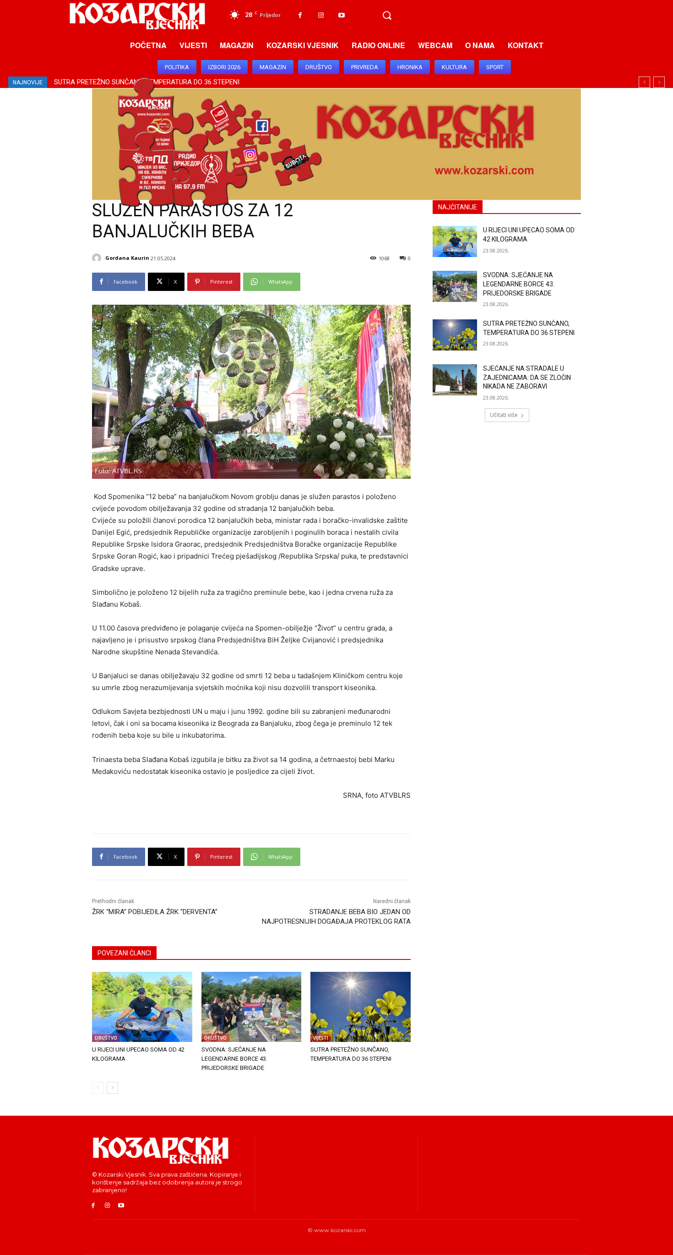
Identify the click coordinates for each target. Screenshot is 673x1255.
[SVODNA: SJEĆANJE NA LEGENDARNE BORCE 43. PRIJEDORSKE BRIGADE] (251, 1007)
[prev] (644, 82)
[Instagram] (321, 15)
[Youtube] (341, 15)
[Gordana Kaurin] (98, 258)
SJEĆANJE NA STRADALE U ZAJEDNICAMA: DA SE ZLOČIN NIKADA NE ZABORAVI (527, 377)
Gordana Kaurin (127, 257)
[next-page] (112, 1088)
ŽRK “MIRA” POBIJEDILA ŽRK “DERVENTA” (154, 912)
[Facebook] (300, 15)
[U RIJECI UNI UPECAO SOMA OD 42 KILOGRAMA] (142, 1007)
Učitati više (504, 415)
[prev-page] (97, 1088)
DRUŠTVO (106, 1038)
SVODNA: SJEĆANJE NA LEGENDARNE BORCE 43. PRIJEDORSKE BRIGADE (234, 1058)
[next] (659, 82)
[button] (387, 15)
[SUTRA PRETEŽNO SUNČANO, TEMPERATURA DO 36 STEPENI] (360, 1007)
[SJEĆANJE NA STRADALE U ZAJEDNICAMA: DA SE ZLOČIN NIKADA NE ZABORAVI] (455, 379)
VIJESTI (320, 1038)
